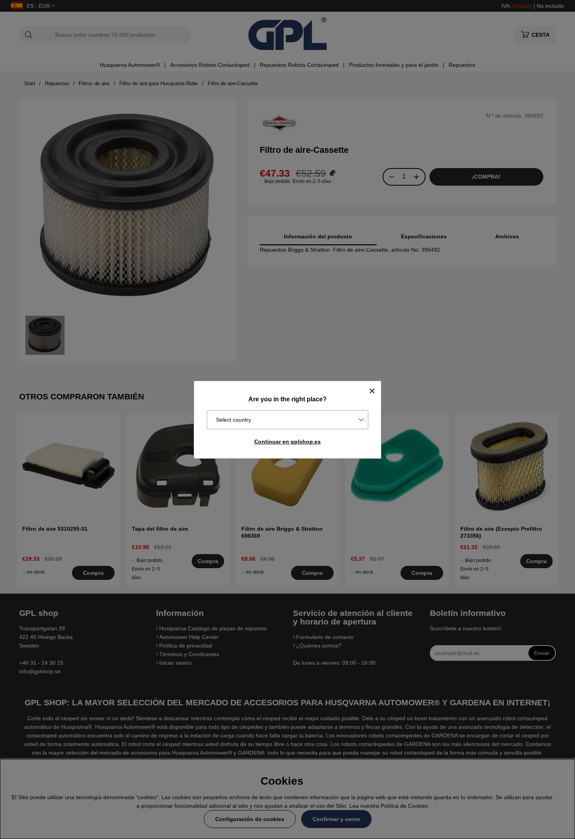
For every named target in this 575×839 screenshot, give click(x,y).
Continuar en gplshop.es (287, 441)
